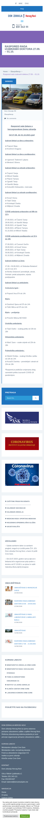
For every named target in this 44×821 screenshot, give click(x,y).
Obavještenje (20, 630)
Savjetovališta (13, 526)
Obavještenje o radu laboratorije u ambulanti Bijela (25, 617)
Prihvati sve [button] (25, 816)
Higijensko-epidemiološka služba (21, 522)
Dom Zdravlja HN (10, 111)
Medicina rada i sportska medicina (21, 518)
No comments (11, 118)
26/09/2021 (9, 81)
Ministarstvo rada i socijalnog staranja (16, 750)
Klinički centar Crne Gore (18, 689)
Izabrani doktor (7, 798)
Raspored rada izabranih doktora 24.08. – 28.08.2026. (25, 602)
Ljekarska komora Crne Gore (19, 693)
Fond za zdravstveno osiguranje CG (15, 753)
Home (5, 71)
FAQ (22, 9)
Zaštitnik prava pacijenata (18, 501)
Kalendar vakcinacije (16, 508)
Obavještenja (15, 71)
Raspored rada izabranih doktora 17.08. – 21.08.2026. (25, 642)
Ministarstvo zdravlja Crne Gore (21, 665)
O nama (5, 795)
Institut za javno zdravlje (18, 685)
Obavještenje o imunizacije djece (25, 589)
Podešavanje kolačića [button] (11, 816)
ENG (27, 3)
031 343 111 (22, 27)
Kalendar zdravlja (15, 512)
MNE (21, 3)
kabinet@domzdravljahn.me (17, 782)
